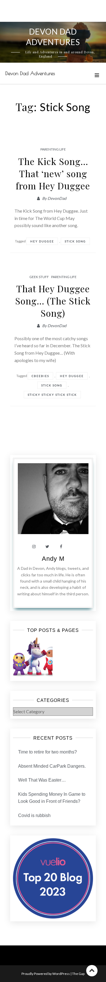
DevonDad (56, 198)
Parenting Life (53, 149)
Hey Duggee (42, 241)
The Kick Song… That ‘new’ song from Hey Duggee (53, 173)
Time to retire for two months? (47, 752)
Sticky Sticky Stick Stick (52, 394)
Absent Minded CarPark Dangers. (52, 766)
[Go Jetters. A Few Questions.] (33, 657)
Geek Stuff (39, 277)
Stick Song (75, 241)
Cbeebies (40, 376)
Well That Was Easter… (42, 780)
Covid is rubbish (34, 815)
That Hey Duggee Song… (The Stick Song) (53, 300)
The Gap (78, 974)
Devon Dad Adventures (30, 73)
